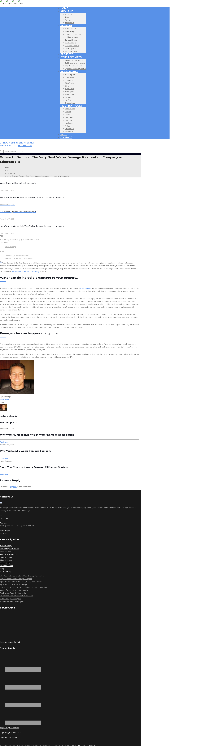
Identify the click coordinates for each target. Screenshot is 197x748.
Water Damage (10, 173)
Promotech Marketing (86, 745)
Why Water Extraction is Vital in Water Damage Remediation (37, 434)
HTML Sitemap (5, 571)
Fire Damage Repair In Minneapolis (13, 593)
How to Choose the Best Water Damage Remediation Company (23, 587)
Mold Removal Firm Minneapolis (12, 601)
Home (7, 167)
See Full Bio (4, 399)
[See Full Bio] (10, 399)
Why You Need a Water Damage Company (25, 451)
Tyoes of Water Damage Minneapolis (14, 590)
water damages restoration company (25, 271)
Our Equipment (5, 563)
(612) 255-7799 (24, 145)
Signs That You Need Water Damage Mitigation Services (34, 467)
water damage (85, 288)
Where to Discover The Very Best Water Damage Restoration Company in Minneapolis (37, 176)
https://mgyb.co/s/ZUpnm (10, 732)
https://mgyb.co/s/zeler (9, 728)
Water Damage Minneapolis (10, 599)
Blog (6, 170)
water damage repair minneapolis (17, 256)
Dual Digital (70, 745)
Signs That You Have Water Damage (13, 584)
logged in (13, 487)
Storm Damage (6, 560)
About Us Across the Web (10, 642)
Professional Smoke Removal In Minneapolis (16, 596)
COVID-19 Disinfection (8, 554)
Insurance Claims (6, 566)
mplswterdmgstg (16, 239)
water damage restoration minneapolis (19, 258)
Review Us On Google (8, 737)
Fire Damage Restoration (9, 549)
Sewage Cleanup (6, 557)
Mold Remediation (7, 551)
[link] (22, 151)
